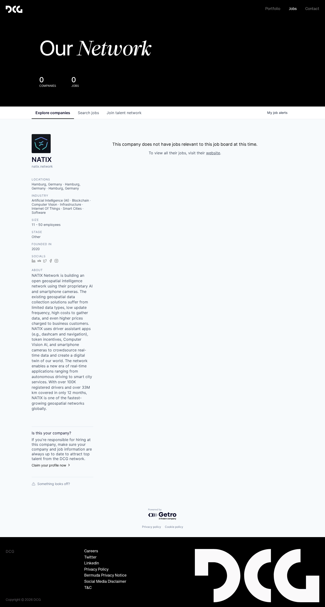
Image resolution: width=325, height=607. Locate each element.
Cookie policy (174, 527)
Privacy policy (151, 527)
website (213, 153)
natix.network (42, 166)
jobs (88, 112)
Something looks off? (53, 484)
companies (52, 112)
